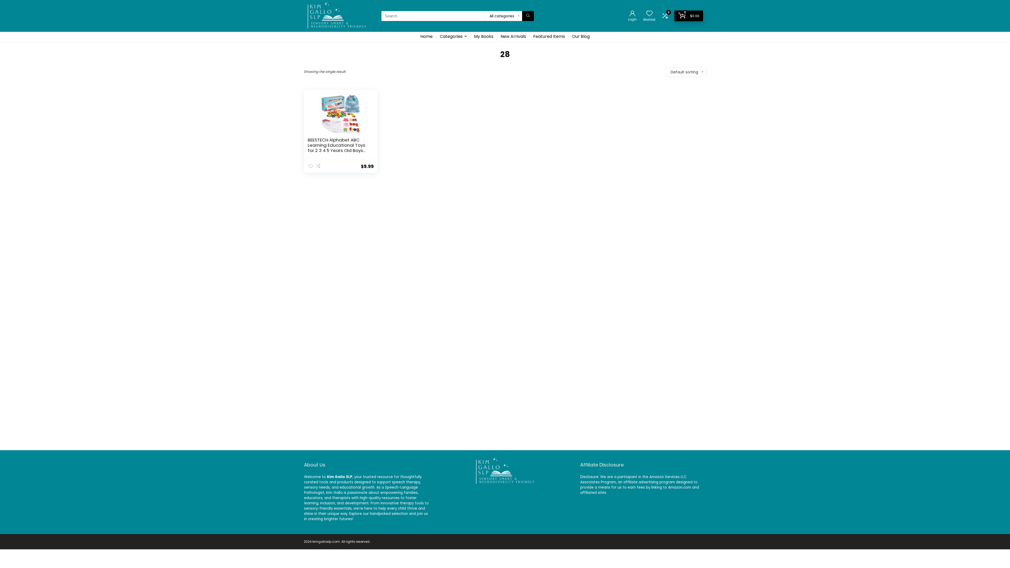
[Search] (528, 16)
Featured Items (549, 36)
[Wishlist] (649, 13)
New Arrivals (513, 36)
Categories (451, 36)
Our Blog (581, 36)
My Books (483, 36)
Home (426, 36)
